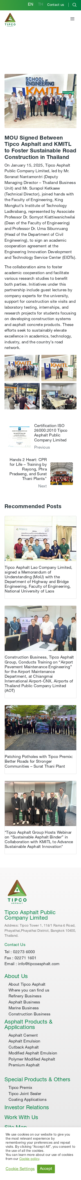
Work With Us (21, 1118)
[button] (72, 20)
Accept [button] (46, 1169)
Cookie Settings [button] (20, 1169)
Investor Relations (26, 1108)
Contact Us (14, 945)
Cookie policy (29, 1159)
